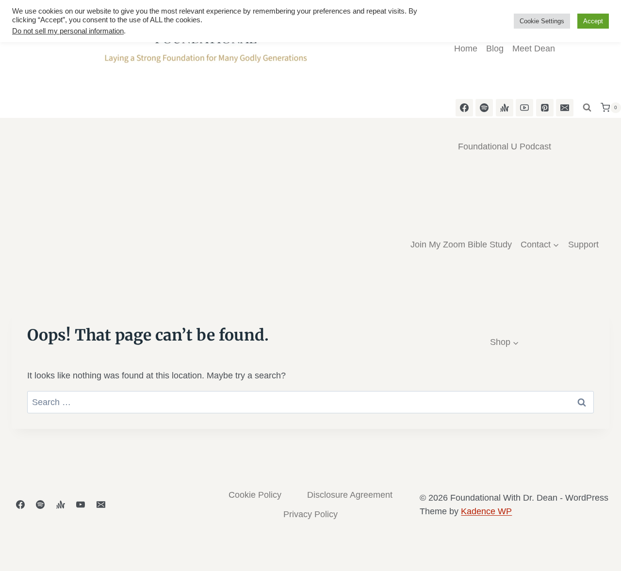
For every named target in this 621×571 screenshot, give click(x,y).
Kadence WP (486, 511)
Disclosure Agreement (349, 495)
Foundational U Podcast (504, 146)
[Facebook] (20, 504)
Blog (495, 48)
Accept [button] (593, 21)
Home (465, 48)
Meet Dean (533, 48)
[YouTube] (80, 504)
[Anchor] (60, 504)
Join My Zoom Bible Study (461, 244)
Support (583, 244)
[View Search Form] (587, 107)
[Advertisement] (310, 225)
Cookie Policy (255, 495)
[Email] (564, 107)
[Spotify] (40, 504)
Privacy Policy (310, 514)
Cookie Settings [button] (542, 21)
